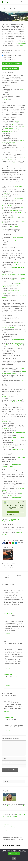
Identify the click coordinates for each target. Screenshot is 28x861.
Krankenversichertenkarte (10, 334)
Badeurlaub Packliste (9, 568)
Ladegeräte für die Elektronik (11, 492)
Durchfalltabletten (8, 266)
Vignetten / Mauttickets (9, 350)
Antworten (6, 608)
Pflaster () (13, 290)
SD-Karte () (14, 497)
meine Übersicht (11, 373)
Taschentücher (7, 152)
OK (14, 858)
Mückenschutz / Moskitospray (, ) (13, 274)
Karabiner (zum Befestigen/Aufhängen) (14, 425)
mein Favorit (15, 124)
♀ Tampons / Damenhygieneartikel (12, 151)
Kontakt (5, 829)
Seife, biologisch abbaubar (10, 145)
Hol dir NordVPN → (13, 512)
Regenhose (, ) (12, 210)
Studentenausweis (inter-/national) (12, 348)
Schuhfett (6, 398)
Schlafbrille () (14, 441)
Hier (3, 229)
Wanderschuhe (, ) (13, 402)
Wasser (5, 244)
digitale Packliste (20, 457)
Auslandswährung (8, 85)
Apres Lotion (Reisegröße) (10, 117)
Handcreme (6, 135)
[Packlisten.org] (7, 2)
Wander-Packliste (20, 43)
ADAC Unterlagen (8, 315)
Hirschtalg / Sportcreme (9, 137)
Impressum (6, 824)
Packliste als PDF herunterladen (12, 63)
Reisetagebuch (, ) (13, 344)
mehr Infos (10, 131)
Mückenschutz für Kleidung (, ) (13, 279)
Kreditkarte (6, 94)
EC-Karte (5, 92)
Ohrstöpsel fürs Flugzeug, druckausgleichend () (13, 432)
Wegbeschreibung (8, 353)
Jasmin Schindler (8, 613)
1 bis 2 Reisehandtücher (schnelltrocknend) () (13, 437)
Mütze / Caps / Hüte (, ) (13, 198)
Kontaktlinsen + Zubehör (10, 138)
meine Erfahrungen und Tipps (15, 279)
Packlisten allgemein (9, 563)
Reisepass (6, 338)
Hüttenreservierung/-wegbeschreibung (14, 329)
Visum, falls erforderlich (9, 352)
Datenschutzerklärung (9, 827)
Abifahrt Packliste (8, 566)
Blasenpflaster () (13, 264)
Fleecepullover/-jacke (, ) (13, 189)
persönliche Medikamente (10, 288)
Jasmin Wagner (8, 674)
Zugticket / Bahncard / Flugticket (12, 355)
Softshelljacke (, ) (13, 217)
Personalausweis (8, 336)
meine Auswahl (11, 142)
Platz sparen (17, 47)
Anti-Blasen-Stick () (14, 262)
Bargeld (5, 87)
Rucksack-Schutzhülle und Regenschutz (14, 375)
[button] (3, 543)
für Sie (17, 189)
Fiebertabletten (7, 271)
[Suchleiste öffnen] (21, 2)
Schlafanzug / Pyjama (9, 216)
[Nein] (26, 854)
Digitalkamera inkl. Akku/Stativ (11, 481)
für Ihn (21, 189)
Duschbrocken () (13, 124)
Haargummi (6, 133)
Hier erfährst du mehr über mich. (16, 806)
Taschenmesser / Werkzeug (10, 448)
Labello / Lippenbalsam (9, 144)
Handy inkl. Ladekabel (9, 486)
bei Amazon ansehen (17, 237)
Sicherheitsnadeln (8, 442)
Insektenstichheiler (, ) (11, 285)
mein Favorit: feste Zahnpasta (10, 163)
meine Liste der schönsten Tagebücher (12, 345)
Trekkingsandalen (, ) (14, 400)
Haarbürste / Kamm (8, 119)
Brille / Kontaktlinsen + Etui (10, 423)
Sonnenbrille (6, 219)
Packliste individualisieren (10, 68)
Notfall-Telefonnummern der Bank (12, 96)
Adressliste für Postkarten (10, 317)
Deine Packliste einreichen (10, 831)
